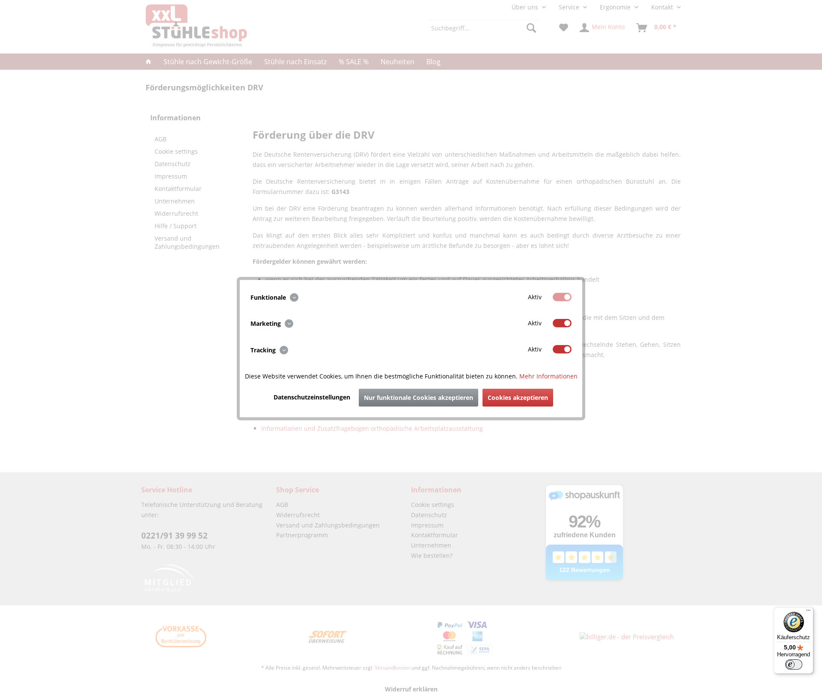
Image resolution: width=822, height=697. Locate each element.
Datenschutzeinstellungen (312, 397)
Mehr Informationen (548, 376)
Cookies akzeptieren (518, 397)
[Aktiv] (562, 297)
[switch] (793, 664)
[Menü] (808, 612)
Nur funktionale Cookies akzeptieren (418, 397)
